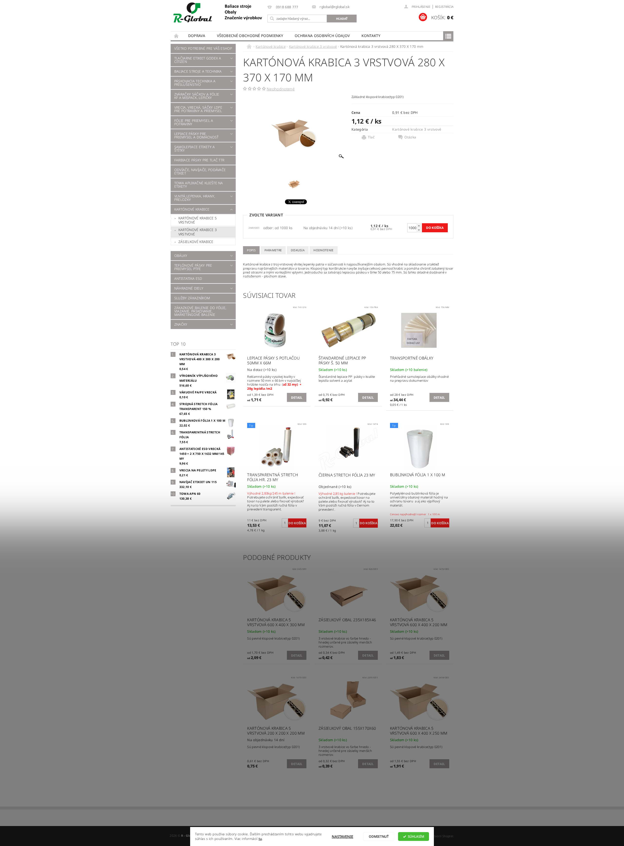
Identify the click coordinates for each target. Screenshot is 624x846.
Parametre (273, 250)
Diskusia (298, 250)
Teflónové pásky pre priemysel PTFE (193, 267)
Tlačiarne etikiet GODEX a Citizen (197, 60)
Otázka (410, 137)
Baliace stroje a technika (198, 71)
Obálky (180, 255)
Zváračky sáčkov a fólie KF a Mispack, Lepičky (196, 96)
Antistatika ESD (188, 278)
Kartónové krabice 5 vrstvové (197, 220)
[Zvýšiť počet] (419, 225)
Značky (180, 324)
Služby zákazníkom (192, 298)
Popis (251, 250)
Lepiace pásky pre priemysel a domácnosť (196, 135)
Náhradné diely (188, 288)
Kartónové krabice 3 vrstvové (197, 231)
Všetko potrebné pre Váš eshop (203, 48)
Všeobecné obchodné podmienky (250, 35)
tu (260, 838)
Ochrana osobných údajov (322, 35)
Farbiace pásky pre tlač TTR (199, 160)
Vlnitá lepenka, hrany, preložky (194, 198)
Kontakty (370, 35)
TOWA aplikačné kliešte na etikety (198, 185)
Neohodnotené (281, 89)
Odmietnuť (379, 836)
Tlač (371, 137)
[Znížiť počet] (419, 230)
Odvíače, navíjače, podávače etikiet (200, 171)
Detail (296, 397)
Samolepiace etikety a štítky (194, 149)
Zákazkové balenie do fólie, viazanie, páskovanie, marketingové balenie (200, 311)
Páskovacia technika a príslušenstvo (195, 83)
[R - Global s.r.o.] (218, 12)
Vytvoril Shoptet (442, 836)
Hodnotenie (323, 250)
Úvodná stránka (176, 35)
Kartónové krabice (191, 209)
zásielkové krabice (196, 241)
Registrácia (444, 7)
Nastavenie (342, 836)
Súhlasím (416, 836)
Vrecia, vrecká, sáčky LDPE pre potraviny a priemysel (198, 109)
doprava (196, 35)
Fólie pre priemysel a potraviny (193, 122)
